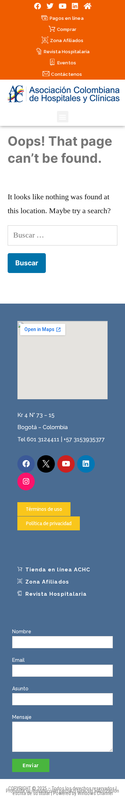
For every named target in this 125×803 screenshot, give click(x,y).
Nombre (21, 631)
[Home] (87, 6)
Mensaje (22, 717)
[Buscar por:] (62, 235)
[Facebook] (37, 6)
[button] (62, 116)
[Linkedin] (75, 6)
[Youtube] (62, 6)
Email (18, 660)
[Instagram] (26, 481)
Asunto (20, 688)
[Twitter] (50, 6)
